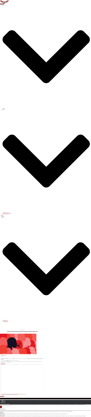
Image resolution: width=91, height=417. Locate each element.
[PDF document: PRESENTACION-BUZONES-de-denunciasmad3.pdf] (22, 378)
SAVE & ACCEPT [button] (2, 416)
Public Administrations (6, 212)
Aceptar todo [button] (9, 405)
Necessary (2, 412)
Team (3, 108)
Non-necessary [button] (2, 414)
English (7, 321)
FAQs (2, 215)
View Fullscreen (3, 363)
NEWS (2, 402)
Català (6, 320)
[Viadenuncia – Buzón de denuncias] (4, 3)
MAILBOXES (3, 401)
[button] (46, 107)
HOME (2, 400)
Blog (2, 214)
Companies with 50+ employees (7, 213)
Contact (2, 216)
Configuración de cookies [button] (3, 405)
